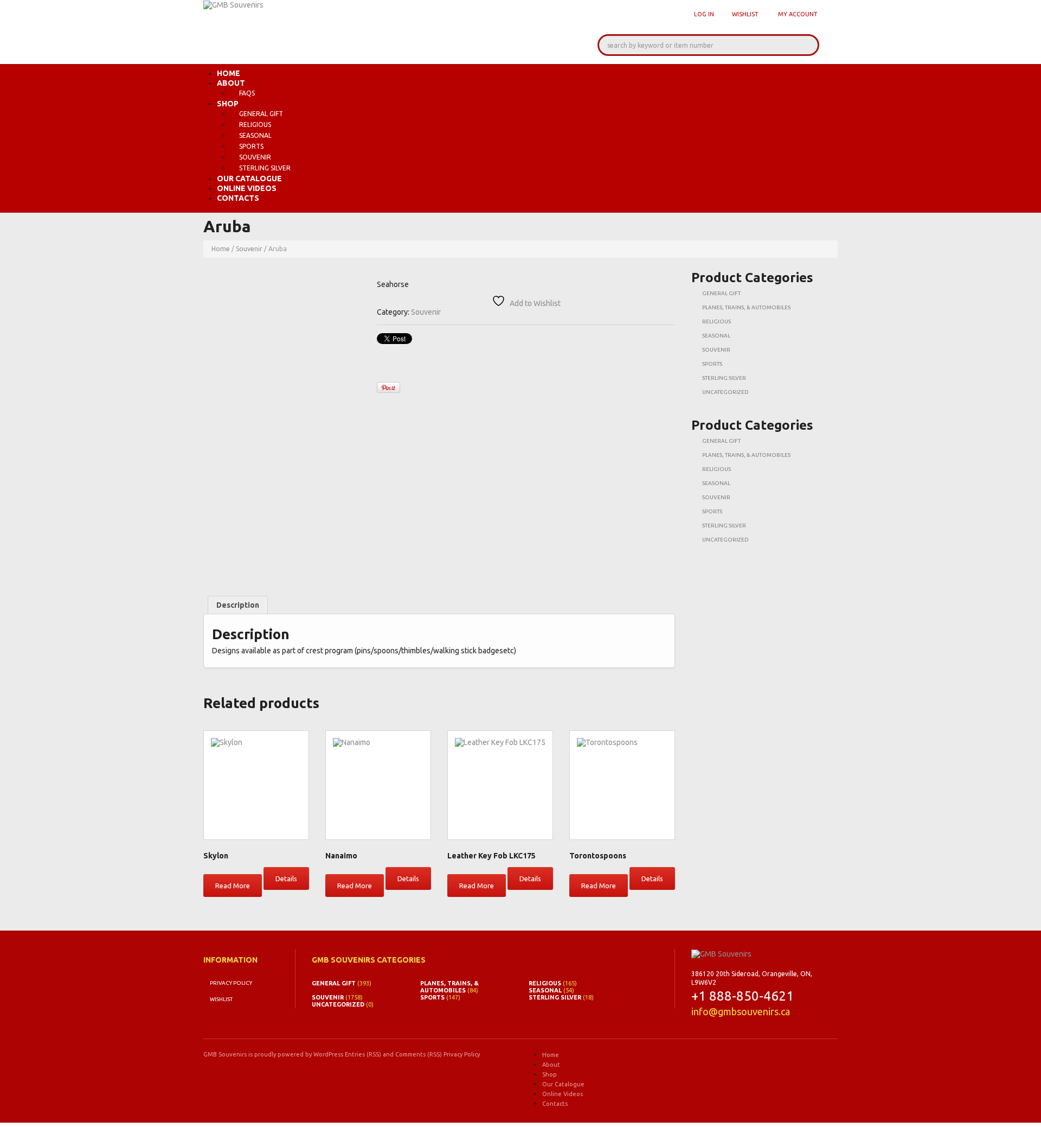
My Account (798, 14)
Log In (704, 14)
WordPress (328, 1054)
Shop (228, 103)
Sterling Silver (265, 167)
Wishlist (745, 14)
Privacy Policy (231, 983)
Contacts (238, 198)
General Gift (261, 113)
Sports (251, 146)
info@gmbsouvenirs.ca (740, 1011)
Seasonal (255, 135)
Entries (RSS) (363, 1054)
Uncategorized (725, 392)
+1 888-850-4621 (742, 996)
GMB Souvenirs (225, 1054)
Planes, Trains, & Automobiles (746, 307)
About (231, 83)
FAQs (247, 93)
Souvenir (255, 157)
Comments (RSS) (418, 1054)
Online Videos (247, 188)
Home (228, 73)
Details (286, 878)
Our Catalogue (249, 178)
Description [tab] (237, 605)
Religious (255, 124)
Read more (232, 885)
